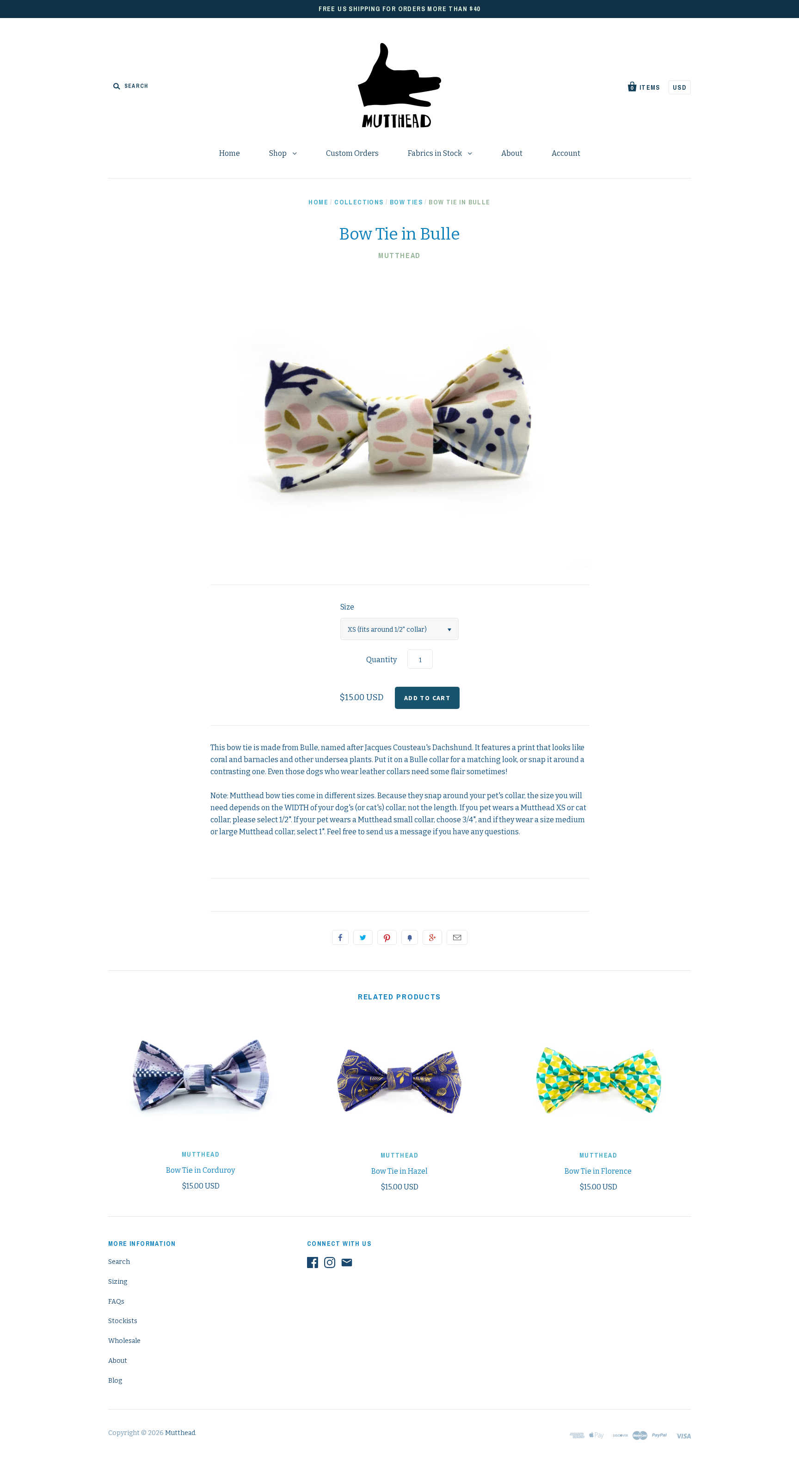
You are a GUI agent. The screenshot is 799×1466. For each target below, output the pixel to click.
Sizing (117, 1282)
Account (566, 153)
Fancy (409, 937)
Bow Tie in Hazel (399, 1171)
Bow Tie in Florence (598, 1171)
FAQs (116, 1302)
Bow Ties (406, 202)
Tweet (363, 937)
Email (457, 937)
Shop (278, 153)
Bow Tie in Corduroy (200, 1170)
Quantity (381, 659)
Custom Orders (352, 153)
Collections (358, 202)
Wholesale (124, 1341)
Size (347, 607)
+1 (432, 937)
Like (340, 937)
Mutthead (399, 255)
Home (229, 153)
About (511, 153)
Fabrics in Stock (435, 153)
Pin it (387, 937)
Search (119, 1262)
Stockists (122, 1321)
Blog (115, 1381)
